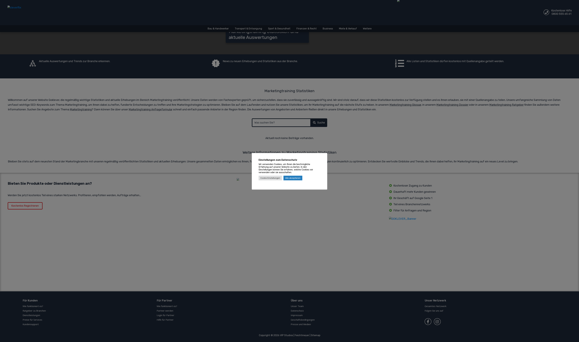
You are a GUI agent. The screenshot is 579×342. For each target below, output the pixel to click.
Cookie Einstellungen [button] (270, 178)
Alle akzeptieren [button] (293, 178)
